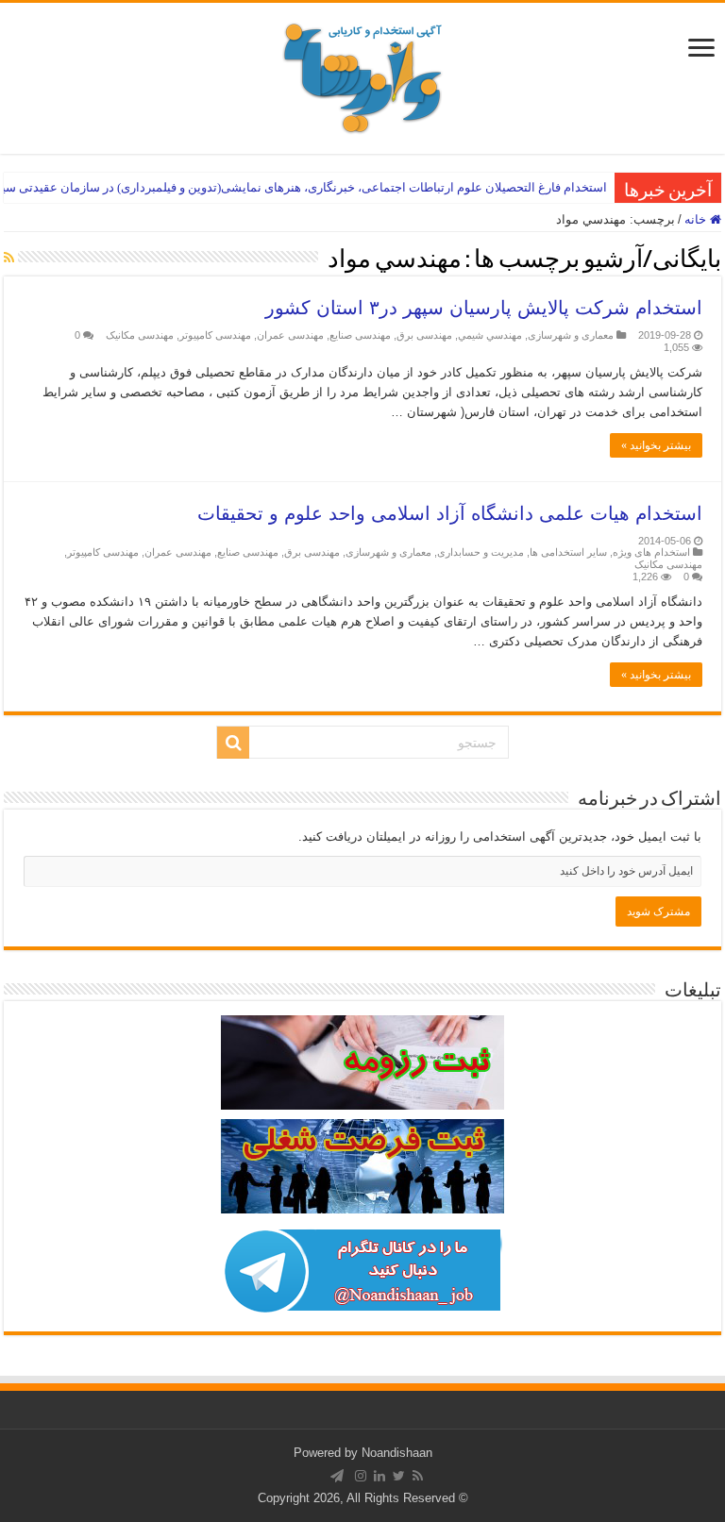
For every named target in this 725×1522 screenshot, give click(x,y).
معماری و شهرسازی (571, 335)
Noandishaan (397, 1453)
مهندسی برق (424, 335)
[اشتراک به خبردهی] (9, 257)
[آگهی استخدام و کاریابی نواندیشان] (362, 74)
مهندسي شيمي (490, 335)
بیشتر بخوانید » (656, 445)
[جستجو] (233, 743)
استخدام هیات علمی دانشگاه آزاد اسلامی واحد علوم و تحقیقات (449, 513)
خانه (697, 219)
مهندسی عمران (290, 335)
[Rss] (418, 1475)
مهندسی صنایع (360, 335)
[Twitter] (399, 1475)
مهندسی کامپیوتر (215, 335)
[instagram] (360, 1475)
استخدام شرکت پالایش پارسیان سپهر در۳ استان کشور (483, 307)
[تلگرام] (337, 1475)
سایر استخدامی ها (568, 552)
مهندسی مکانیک (140, 335)
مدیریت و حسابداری (480, 552)
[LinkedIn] (379, 1475)
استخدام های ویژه (651, 552)
